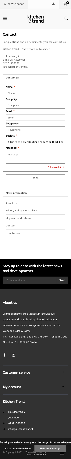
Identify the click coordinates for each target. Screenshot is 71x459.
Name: (10, 87)
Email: (10, 111)
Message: (12, 147)
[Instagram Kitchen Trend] (13, 355)
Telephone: (12, 123)
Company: (11, 99)
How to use (13, 233)
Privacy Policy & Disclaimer (21, 210)
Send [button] (35, 177)
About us (11, 203)
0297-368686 (16, 4)
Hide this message (50, 448)
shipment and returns (18, 218)
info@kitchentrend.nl (20, 429)
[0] (65, 4)
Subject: (11, 135)
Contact (10, 225)
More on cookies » (36, 454)
